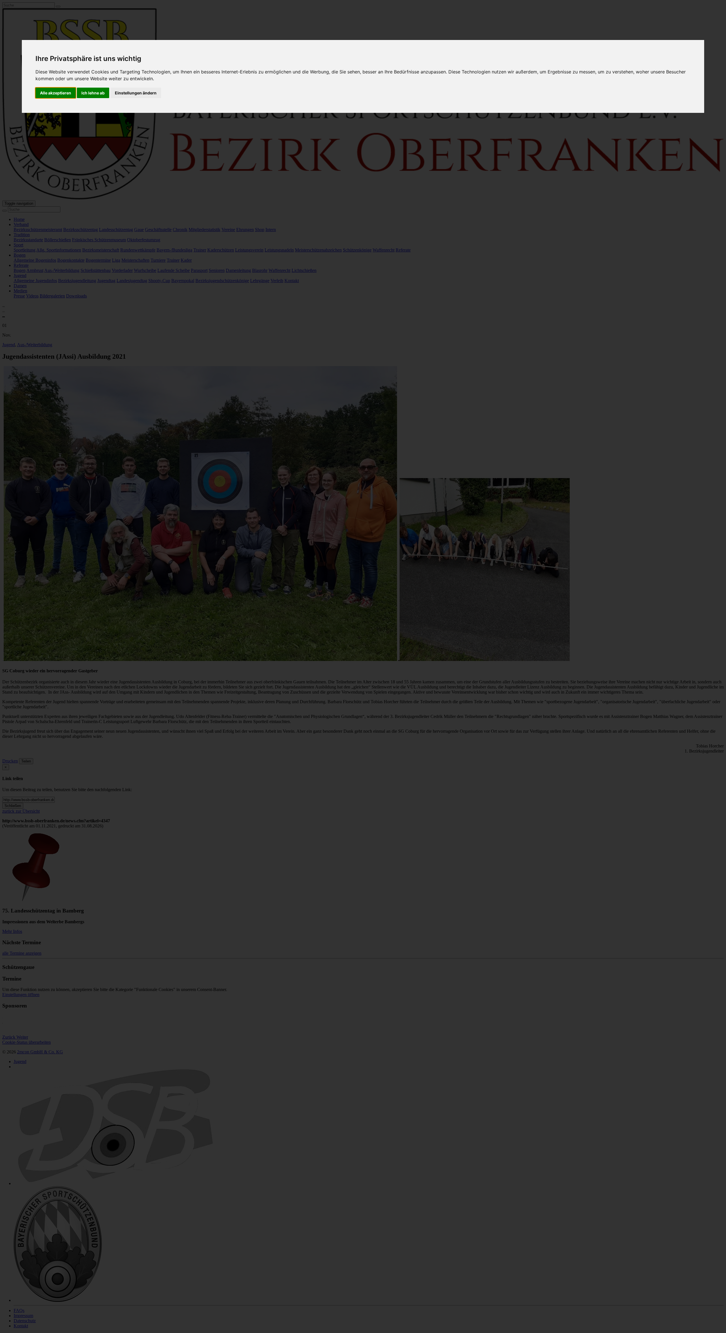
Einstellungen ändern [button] (136, 92)
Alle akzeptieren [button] (55, 92)
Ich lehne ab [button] (93, 92)
